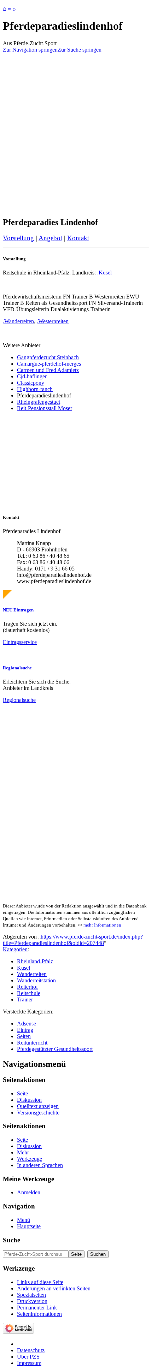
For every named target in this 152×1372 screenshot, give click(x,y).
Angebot (50, 238)
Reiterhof (27, 987)
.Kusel (104, 273)
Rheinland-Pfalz (35, 961)
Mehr (23, 1152)
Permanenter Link (37, 1308)
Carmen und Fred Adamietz (48, 370)
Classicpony (30, 383)
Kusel (23, 968)
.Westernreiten (53, 321)
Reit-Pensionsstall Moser (44, 408)
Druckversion (32, 1301)
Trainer (25, 1000)
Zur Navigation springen (30, 50)
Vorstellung (18, 238)
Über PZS (28, 1357)
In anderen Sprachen (40, 1165)
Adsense (26, 1024)
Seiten (24, 1036)
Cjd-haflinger (32, 376)
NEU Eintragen (18, 610)
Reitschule (28, 993)
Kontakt (78, 238)
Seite (22, 1093)
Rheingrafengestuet (38, 402)
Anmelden (28, 1192)
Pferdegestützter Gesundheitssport (55, 1049)
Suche (11, 1240)
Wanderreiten (32, 974)
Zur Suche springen (79, 50)
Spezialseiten (31, 1295)
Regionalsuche (17, 667)
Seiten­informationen (39, 1314)
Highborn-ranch (35, 389)
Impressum (29, 1363)
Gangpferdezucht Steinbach (48, 357)
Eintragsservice (20, 642)
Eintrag (25, 1030)
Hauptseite (29, 1226)
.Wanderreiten (18, 321)
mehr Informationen (102, 925)
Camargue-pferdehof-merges (49, 364)
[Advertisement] (76, 135)
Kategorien (15, 949)
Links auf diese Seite (40, 1282)
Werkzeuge (29, 1159)
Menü (23, 1220)
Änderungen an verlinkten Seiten (53, 1288)
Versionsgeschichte (38, 1113)
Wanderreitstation (36, 980)
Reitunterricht (32, 1043)
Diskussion (29, 1100)
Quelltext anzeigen (38, 1106)
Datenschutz (31, 1350)
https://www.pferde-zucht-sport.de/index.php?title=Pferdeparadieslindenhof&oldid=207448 (73, 940)
